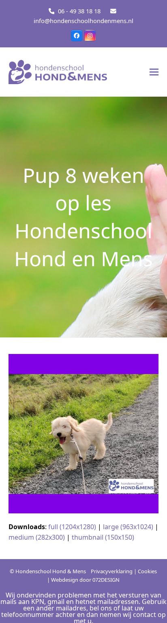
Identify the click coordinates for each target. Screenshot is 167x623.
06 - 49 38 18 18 (79, 11)
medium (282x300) (37, 537)
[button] (154, 71)
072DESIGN (106, 579)
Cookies (147, 571)
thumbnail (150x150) (103, 537)
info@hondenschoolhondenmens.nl (83, 21)
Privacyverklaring (112, 571)
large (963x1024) (128, 526)
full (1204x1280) (72, 526)
